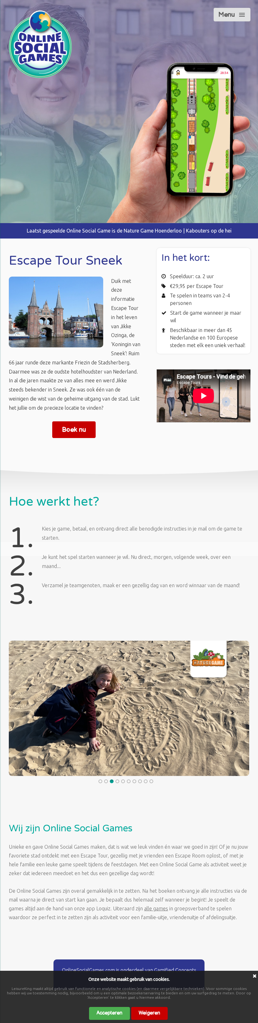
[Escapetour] (40, 76)
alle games (156, 908)
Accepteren (109, 1013)
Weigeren (149, 1013)
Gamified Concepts (175, 970)
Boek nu (74, 430)
